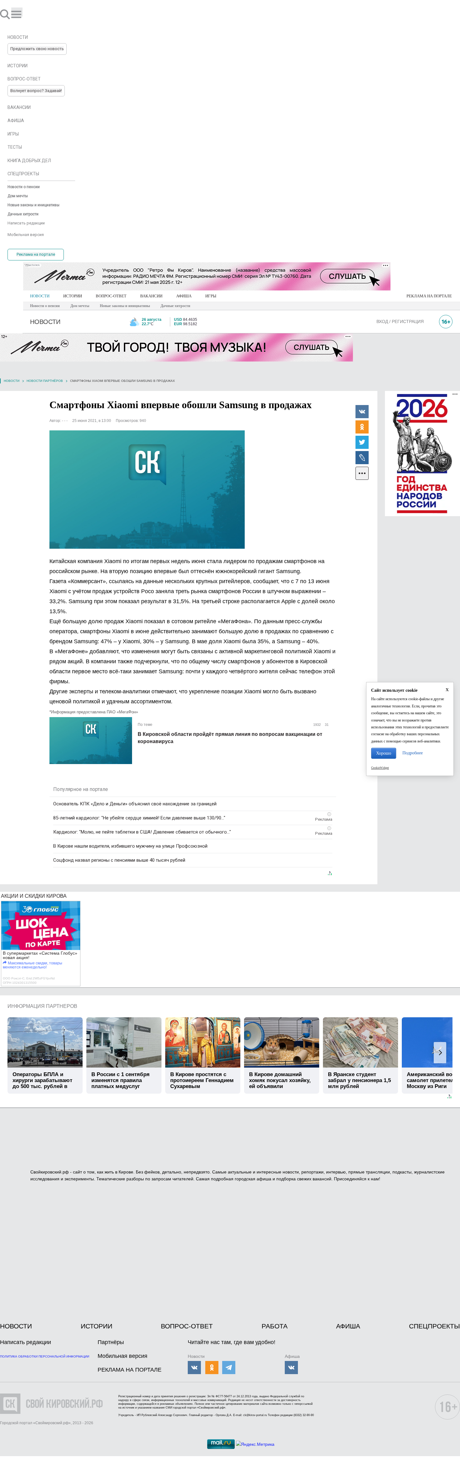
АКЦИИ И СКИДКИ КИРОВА (34, 896)
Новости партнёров (45, 380)
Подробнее (412, 753)
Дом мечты (79, 306)
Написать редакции (25, 1342)
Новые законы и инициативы (125, 306)
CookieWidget (380, 767)
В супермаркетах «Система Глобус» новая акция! (40, 955)
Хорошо (383, 753)
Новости (11, 380)
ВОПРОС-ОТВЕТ (111, 296)
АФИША (184, 296)
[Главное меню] (17, 12)
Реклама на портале (36, 254)
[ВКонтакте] (362, 411)
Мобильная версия (122, 1356)
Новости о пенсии (45, 306)
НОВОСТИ (39, 296)
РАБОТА (275, 1326)
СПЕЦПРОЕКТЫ (434, 1326)
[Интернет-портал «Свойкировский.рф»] (23, 14)
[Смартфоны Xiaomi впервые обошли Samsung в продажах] (147, 489)
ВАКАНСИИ (151, 296)
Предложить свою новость (37, 48)
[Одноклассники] (362, 427)
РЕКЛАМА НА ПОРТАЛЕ (429, 296)
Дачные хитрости (175, 306)
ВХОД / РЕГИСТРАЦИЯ (400, 321)
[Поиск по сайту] (5, 14)
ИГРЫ (210, 296)
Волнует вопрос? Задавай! (36, 90)
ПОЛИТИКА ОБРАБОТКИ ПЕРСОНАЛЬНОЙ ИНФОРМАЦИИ (44, 1356)
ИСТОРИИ (72, 296)
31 (326, 724)
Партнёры (111, 1342)
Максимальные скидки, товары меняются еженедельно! (32, 965)
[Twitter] (362, 442)
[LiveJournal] (362, 457)
